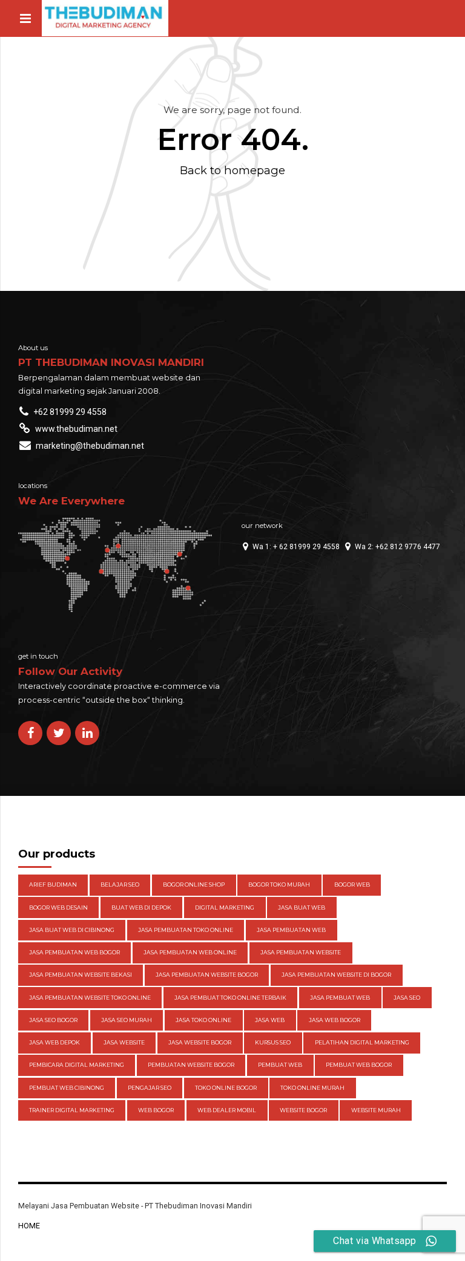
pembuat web (280, 1064)
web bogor (156, 1110)
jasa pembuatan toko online (185, 930)
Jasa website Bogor (199, 1042)
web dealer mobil (226, 1110)
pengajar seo (149, 1087)
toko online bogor (226, 1087)
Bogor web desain (58, 907)
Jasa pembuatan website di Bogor (336, 974)
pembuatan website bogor (191, 1064)
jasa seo (407, 997)
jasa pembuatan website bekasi (80, 974)
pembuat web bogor (359, 1064)
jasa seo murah (126, 1020)
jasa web (270, 1020)
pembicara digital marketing (76, 1064)
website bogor (303, 1110)
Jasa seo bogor (53, 1020)
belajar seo (120, 884)
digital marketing (224, 907)
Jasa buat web (301, 907)
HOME (29, 1225)
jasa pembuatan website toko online (90, 997)
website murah (376, 1110)
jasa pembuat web (340, 997)
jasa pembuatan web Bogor (74, 952)
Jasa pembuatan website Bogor (207, 974)
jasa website (124, 1042)
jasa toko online (203, 1020)
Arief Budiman (53, 884)
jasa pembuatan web (291, 930)
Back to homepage (232, 170)
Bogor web (352, 884)
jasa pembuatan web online (190, 952)
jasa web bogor (334, 1020)
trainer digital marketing (71, 1110)
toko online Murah (312, 1087)
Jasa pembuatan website (300, 952)
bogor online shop (194, 884)
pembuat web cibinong (66, 1087)
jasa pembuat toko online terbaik (230, 997)
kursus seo (273, 1042)
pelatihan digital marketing (362, 1042)
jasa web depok (54, 1042)
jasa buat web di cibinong (71, 930)
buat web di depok (141, 907)
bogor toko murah (279, 884)
